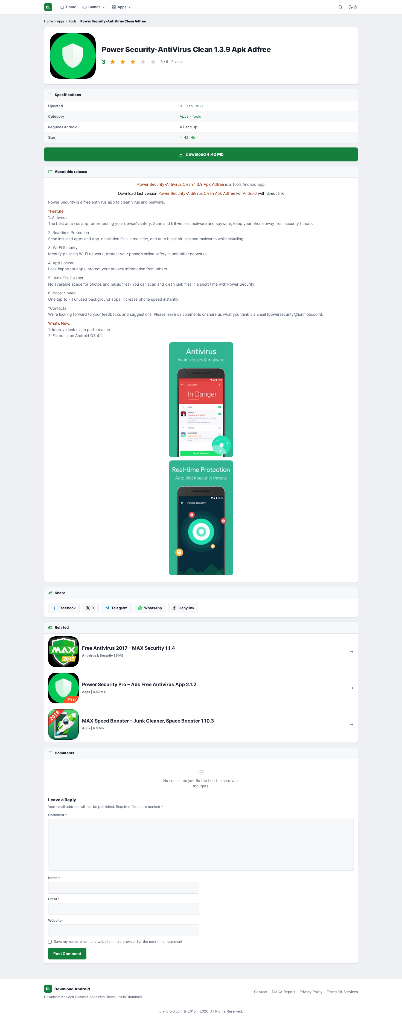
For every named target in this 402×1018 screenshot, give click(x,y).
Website (55, 920)
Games (94, 7)
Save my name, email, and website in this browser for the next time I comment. (118, 941)
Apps (122, 7)
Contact (260, 992)
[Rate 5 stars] (153, 61)
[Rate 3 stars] (133, 61)
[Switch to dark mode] (353, 7)
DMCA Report (283, 992)
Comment (57, 815)
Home (71, 7)
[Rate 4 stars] (143, 61)
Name (54, 878)
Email (54, 899)
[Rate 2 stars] (122, 61)
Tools (72, 21)
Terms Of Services (342, 992)
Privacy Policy (310, 992)
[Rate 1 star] (112, 61)
